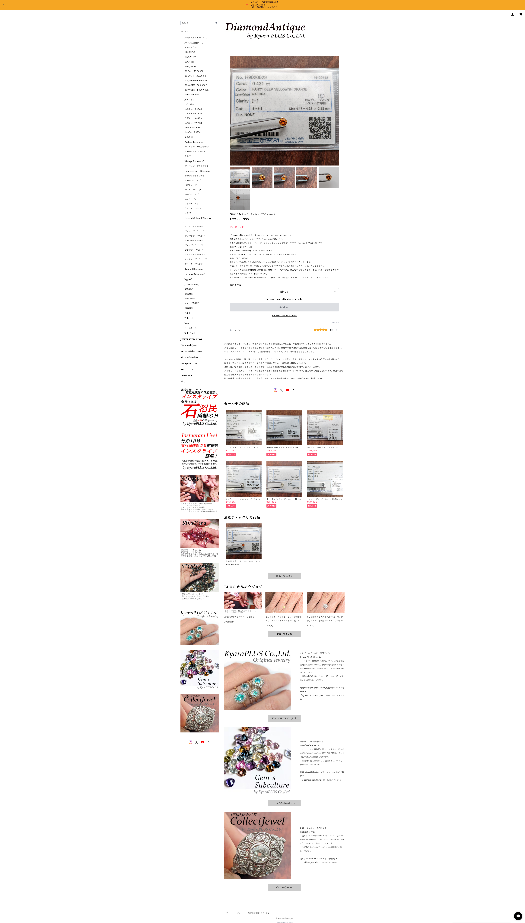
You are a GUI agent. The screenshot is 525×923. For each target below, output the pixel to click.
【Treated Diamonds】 (194, 269)
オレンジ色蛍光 (192, 303)
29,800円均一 (191, 57)
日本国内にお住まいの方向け (284, 315)
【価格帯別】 (189, 62)
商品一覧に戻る (284, 575)
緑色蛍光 (189, 308)
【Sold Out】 (189, 333)
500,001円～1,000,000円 (197, 90)
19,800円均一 (191, 52)
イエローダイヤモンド (195, 226)
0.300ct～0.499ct (193, 113)
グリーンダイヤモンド (195, 231)
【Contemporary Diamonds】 (197, 171)
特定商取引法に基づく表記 (258, 913)
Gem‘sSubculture (284, 803)
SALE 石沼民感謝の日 (190, 357)
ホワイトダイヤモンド (195, 254)
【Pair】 (187, 313)
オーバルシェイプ (193, 180)
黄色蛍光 (189, 294)
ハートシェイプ (192, 194)
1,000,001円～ (192, 94)
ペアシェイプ (191, 185)
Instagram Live (188, 363)
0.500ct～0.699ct (193, 118)
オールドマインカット (195, 151)
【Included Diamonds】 (194, 274)
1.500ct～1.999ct (193, 132)
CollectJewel (284, 887)
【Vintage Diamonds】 (194, 161)
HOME (184, 31)
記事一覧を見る (284, 634)
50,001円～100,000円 (195, 76)
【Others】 (188, 318)
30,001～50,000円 (194, 71)
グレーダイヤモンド (194, 245)
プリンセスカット (193, 203)
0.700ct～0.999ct (193, 123)
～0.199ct (189, 104)
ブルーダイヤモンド (194, 264)
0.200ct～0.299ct (193, 109)
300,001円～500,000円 (196, 85)
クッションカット (193, 208)
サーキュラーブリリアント (197, 166)
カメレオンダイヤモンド (196, 259)
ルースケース (191, 328)
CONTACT (186, 375)
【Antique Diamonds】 (194, 142)
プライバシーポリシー (235, 913)
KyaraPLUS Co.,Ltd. (284, 718)
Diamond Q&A (188, 345)
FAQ (182, 381)
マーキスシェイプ (193, 189)
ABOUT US (186, 369)
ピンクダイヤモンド (194, 250)
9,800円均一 (190, 47)
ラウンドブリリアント (195, 176)
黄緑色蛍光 (190, 298)
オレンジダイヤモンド (195, 240)
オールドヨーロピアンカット (198, 147)
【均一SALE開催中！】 (193, 43)
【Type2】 (188, 279)
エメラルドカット (193, 199)
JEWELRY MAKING (191, 339)
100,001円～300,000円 (196, 80)
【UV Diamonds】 (191, 284)
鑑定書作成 (235, 285)
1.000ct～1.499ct (193, 127)
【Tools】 (188, 323)
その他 (188, 156)
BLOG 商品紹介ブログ (191, 351)
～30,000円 (190, 66)
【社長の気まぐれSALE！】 (195, 37)
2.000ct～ (190, 137)
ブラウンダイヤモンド (195, 236)
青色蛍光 (189, 289)
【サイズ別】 (189, 99)
